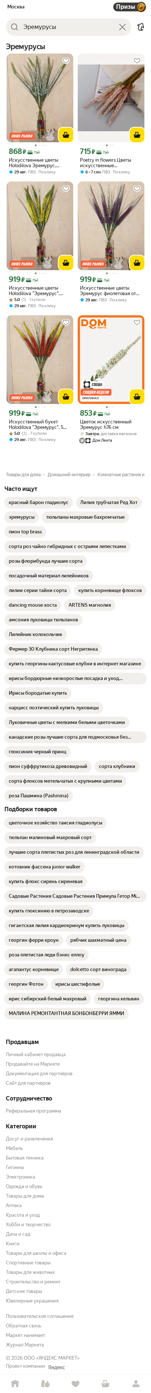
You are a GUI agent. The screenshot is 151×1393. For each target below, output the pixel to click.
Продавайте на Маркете (33, 1064)
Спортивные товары (28, 1262)
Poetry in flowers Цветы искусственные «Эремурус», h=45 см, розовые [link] (105, 162)
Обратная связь (23, 1325)
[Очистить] (122, 27)
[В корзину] (66, 135)
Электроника (20, 1177)
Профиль (136, 1384)
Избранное (75, 1384)
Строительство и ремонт (33, 1281)
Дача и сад (18, 1234)
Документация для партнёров (39, 1073)
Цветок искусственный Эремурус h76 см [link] (106, 424)
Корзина (106, 1384)
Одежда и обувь (24, 1186)
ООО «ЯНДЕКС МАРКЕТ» (52, 1358)
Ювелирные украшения (32, 1301)
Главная (15, 1384)
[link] (38, 502)
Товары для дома (25, 1196)
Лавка (45, 1384)
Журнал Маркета (25, 1345)
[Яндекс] (56, 1367)
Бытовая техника (25, 1158)
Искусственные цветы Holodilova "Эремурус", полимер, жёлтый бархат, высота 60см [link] (37, 290)
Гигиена (15, 1167)
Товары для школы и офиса (36, 1253)
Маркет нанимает (25, 1335)
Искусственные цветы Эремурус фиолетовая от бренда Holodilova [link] (108, 290)
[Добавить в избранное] (66, 60)
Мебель (14, 1148)
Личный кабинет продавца (36, 1054)
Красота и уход (23, 1215)
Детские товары (24, 1291)
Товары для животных (30, 1272)
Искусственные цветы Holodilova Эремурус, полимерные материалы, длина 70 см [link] (36, 162)
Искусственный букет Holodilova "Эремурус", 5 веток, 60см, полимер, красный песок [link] (36, 424)
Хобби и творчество (28, 1224)
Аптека (14, 1205)
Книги (12, 1243)
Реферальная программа (33, 1111)
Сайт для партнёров (28, 1083)
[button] (140, 27)
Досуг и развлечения (29, 1139)
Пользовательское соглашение (40, 1316)
